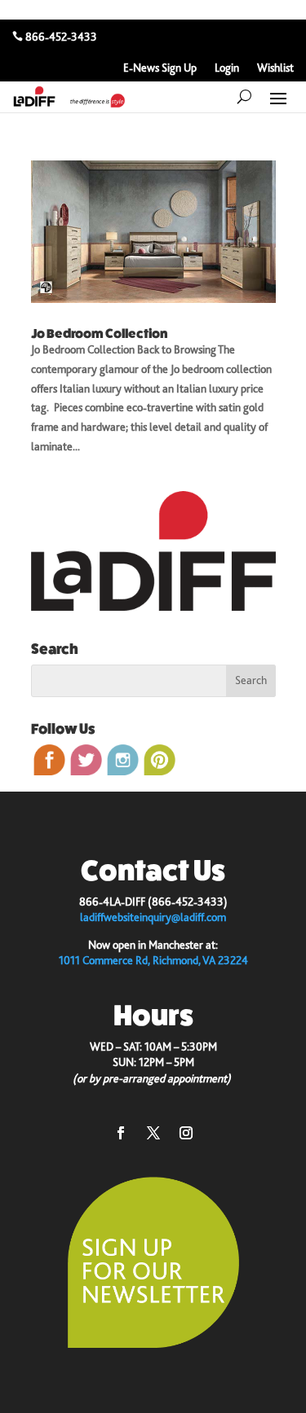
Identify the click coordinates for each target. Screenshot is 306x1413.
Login (227, 68)
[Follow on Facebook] (121, 1133)
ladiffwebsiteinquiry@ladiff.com (153, 917)
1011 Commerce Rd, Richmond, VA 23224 (153, 960)
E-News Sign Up (160, 68)
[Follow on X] (153, 1133)
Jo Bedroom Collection (99, 333)
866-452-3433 (61, 36)
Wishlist (275, 68)
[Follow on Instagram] (186, 1133)
